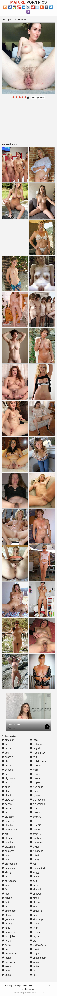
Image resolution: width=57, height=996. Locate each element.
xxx (34, 975)
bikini (7, 787)
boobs (8, 804)
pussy (35, 859)
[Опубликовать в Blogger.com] (5, 7)
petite (35, 846)
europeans (10, 881)
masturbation (39, 752)
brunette (9, 817)
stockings (37, 919)
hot (6, 949)
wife (34, 970)
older (35, 808)
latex (7, 970)
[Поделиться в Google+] (19, 7)
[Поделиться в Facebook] (10, 7)
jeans (7, 966)
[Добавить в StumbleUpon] (42, 7)
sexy (35, 885)
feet (6, 893)
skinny (36, 902)
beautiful (9, 770)
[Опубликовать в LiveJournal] (28, 7)
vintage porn (39, 957)
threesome (38, 932)
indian (8, 957)
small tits (37, 910)
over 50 (36, 825)
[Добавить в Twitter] (51, 7)
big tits (8, 782)
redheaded (38, 868)
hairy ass (9, 932)
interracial (10, 962)
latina (7, 975)
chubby (8, 825)
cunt (6, 855)
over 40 (36, 821)
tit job (35, 936)
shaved (36, 889)
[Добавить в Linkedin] (23, 7)
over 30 (36, 817)
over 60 (36, 829)
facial (7, 885)
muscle (36, 774)
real (34, 863)
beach (8, 765)
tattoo (35, 923)
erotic (7, 876)
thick (35, 928)
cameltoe (9, 821)
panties (36, 838)
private (36, 855)
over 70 (36, 834)
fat (5, 889)
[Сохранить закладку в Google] (14, 7)
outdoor (36, 812)
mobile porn (39, 761)
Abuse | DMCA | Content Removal (21, 985)
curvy (7, 859)
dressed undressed (15, 863)
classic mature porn (15, 829)
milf (34, 757)
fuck (6, 902)
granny (8, 923)
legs (35, 740)
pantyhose (38, 842)
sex (34, 881)
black (7, 791)
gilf (6, 906)
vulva (35, 962)
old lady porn (39, 799)
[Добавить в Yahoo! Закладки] (28, 12)
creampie (9, 846)
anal (7, 744)
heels (7, 940)
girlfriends (10, 910)
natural (36, 778)
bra (6, 812)
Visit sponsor (37, 97)
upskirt (36, 949)
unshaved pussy (41, 945)
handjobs (9, 936)
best (6, 774)
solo (35, 915)
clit (6, 834)
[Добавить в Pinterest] (33, 7)
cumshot (9, 851)
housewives (11, 953)
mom (35, 770)
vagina (36, 953)
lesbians (37, 744)
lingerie (36, 748)
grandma (9, 919)
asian (7, 748)
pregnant (37, 851)
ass (6, 752)
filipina (8, 898)
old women (38, 804)
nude (35, 791)
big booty (9, 778)
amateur (9, 740)
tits (34, 940)
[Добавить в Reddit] (37, 7)
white (35, 966)
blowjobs (9, 799)
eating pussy (11, 868)
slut (34, 906)
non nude (37, 787)
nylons (36, 795)
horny (7, 945)
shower (36, 893)
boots (7, 808)
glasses (8, 915)
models (36, 765)
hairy (7, 928)
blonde (8, 795)
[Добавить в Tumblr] (46, 7)
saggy (36, 872)
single (36, 898)
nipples (36, 782)
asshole (8, 757)
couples (8, 842)
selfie (35, 876)
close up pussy (12, 838)
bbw (6, 761)
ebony (8, 872)
